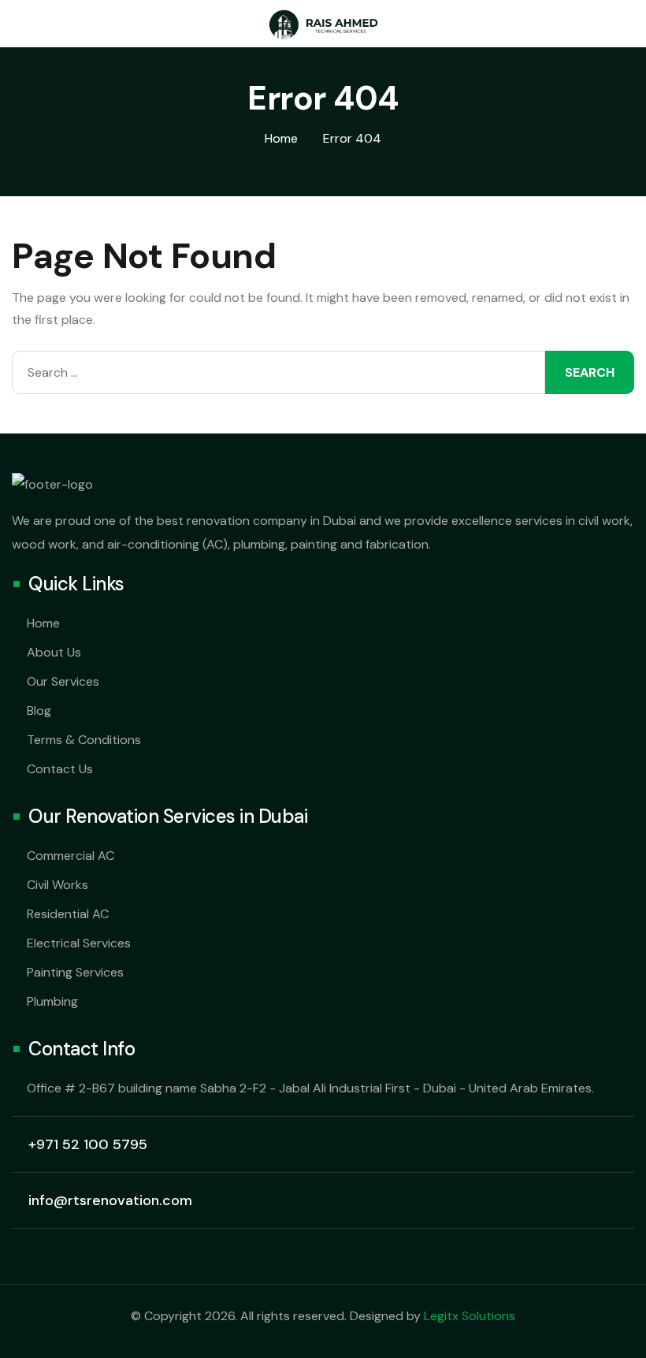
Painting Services (75, 972)
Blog (39, 710)
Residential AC (68, 914)
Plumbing (52, 1001)
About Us (54, 652)
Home (43, 623)
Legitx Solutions (469, 1316)
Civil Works (57, 884)
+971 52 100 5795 (87, 1144)
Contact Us (60, 769)
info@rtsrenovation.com (110, 1200)
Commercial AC (70, 855)
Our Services (63, 681)
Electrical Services (79, 943)
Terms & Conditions (84, 739)
